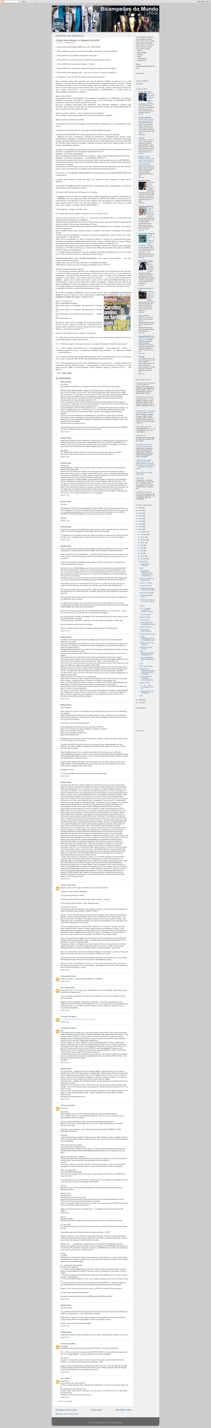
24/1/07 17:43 (65, 540)
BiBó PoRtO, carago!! (146, 261)
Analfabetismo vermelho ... (144, 492)
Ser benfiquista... (145, 620)
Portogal (141, 357)
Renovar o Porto (144, 157)
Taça (141, 663)
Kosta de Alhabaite (145, 117)
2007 (140, 529)
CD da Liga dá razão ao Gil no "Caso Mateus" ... (147, 601)
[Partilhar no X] (66, 373)
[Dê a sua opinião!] (64, 373)
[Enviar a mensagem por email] (62, 373)
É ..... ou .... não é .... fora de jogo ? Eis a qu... (147, 687)
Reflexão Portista (144, 181)
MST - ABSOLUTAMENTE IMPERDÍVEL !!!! (147, 653)
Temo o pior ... (141, 478)
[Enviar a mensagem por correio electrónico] (58, 373)
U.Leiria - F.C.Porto (146, 583)
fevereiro (143, 559)
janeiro (142, 561)
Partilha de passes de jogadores (147, 643)
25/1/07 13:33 (65, 1010)
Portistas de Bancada (146, 206)
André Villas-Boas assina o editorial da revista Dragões (151, 97)
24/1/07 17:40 (65, 520)
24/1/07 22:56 (65, 879)
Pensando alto (140, 435)
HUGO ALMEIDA (145, 617)
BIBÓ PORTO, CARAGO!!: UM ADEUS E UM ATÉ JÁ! (150, 267)
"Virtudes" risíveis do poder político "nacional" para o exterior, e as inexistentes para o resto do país (147, 161)
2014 (140, 510)
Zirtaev (58, 359)
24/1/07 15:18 (65, 432)
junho (142, 548)
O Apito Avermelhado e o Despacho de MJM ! (147, 589)
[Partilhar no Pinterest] (71, 373)
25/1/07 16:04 (65, 1299)
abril (141, 553)
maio (142, 550)
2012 (140, 516)
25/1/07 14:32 (65, 1022)
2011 (140, 518)
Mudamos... (142, 317)
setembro (143, 540)
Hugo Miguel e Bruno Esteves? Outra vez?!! (151, 185)
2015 (140, 508)
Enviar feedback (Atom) (71, 1414)
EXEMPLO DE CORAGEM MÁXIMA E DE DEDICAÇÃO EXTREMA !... (147, 671)
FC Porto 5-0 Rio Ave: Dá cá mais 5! (151, 293)
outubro (142, 537)
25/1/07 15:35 (65, 1099)
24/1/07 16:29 (65, 457)
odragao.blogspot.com (146, 336)
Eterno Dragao (65, 987)
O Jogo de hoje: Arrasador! (145, 564)
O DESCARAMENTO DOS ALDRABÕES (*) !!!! (147, 659)
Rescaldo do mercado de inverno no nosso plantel (144, 445)
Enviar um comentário (65, 1401)
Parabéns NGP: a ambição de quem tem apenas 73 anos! (145, 411)
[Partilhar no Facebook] (69, 373)
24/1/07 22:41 (65, 776)
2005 (140, 702)
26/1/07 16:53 (65, 1372)
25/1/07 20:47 (65, 1337)
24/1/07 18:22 (65, 699)
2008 (140, 526)
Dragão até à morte (145, 92)
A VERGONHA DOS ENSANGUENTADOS (147, 623)
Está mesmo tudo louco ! (144, 426)
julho (142, 545)
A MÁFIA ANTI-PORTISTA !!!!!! (145, 630)
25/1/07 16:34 (65, 1326)
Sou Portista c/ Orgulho (147, 233)
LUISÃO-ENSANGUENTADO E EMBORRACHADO (147, 638)
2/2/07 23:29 (64, 1397)
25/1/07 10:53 (65, 970)
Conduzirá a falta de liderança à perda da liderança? (145, 383)
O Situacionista (70, 43)
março (142, 556)
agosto (142, 542)
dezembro (143, 532)
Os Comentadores (145, 614)
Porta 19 (141, 138)
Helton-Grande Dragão (147, 593)
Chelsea (142, 606)
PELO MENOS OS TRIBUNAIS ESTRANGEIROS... (147, 678)
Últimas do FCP (145, 683)
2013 (140, 513)
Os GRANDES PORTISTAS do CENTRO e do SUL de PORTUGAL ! (147, 573)
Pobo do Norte (143, 316)
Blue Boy (109, 359)
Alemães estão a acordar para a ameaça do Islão (146, 120)
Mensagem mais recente (66, 1410)
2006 (140, 700)
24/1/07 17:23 (65, 495)
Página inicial (96, 1410)
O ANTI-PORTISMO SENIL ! (146, 596)
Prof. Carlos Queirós (146, 666)
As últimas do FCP (146, 586)
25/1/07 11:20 (65, 981)
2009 (140, 524)
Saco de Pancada (145, 627)
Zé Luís (63, 1378)
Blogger (119, 1422)
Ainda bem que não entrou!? (145, 397)
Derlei (141, 568)
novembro (143, 534)
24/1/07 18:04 (65, 631)
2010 (140, 521)
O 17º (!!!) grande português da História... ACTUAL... (147, 610)
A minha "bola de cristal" (147, 634)
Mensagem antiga (123, 1410)
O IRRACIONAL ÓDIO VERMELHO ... (147, 692)
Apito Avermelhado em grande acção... (147, 579)
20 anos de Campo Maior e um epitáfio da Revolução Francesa (150, 212)
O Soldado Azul (66, 1016)
